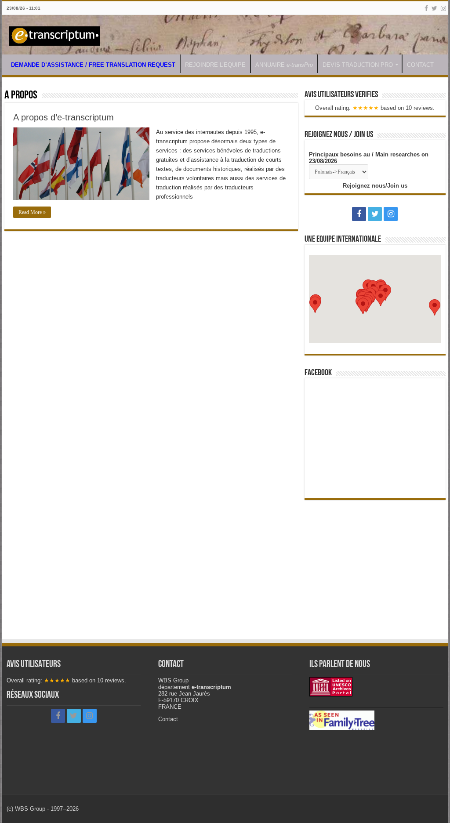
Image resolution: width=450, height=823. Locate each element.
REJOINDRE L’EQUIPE (215, 65)
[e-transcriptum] (54, 34)
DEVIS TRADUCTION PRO (358, 65)
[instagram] (443, 8)
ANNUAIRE (284, 65)
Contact (168, 719)
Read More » (32, 212)
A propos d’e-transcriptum (63, 117)
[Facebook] (426, 8)
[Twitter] (434, 8)
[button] (363, 306)
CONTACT (420, 65)
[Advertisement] (375, 566)
